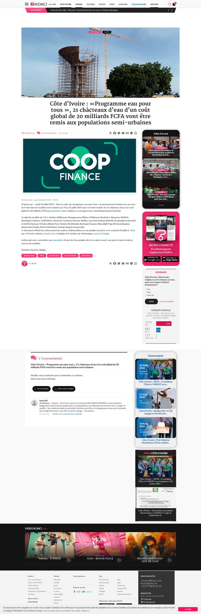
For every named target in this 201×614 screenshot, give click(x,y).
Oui (148, 289)
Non (149, 292)
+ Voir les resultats (166, 301)
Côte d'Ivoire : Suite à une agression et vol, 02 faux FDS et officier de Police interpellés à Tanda (91, 10)
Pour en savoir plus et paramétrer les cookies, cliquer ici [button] (66, 610)
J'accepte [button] (188, 609)
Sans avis (150, 295)
